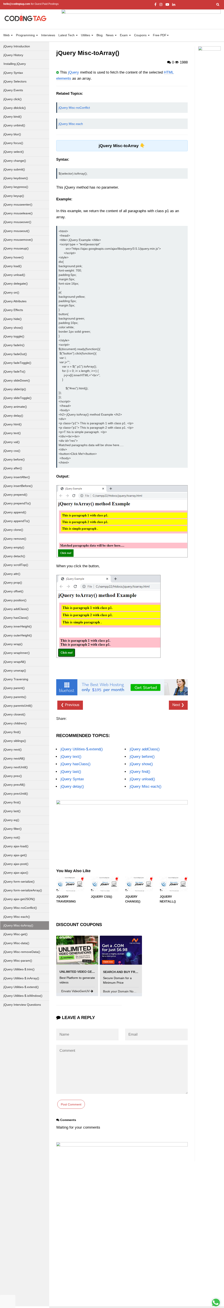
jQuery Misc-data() (16, 943)
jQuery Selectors (15, 81)
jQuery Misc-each (71, 123)
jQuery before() (14, 459)
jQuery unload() (14, 275)
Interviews (48, 35)
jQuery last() (12, 811)
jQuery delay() (13, 415)
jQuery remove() (15, 538)
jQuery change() (15, 160)
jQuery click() (13, 99)
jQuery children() (15, 723)
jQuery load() (13, 266)
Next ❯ (178, 705)
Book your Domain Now (119, 991)
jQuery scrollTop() (16, 565)
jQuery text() (12, 433)
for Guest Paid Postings (31, 3)
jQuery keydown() (16, 178)
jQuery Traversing (16, 679)
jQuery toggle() (14, 336)
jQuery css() (12, 450)
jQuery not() (12, 837)
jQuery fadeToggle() (17, 362)
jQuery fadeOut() (15, 354)
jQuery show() (13, 327)
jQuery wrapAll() (15, 661)
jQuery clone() (13, 529)
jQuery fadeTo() (14, 371)
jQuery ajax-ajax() (16, 872)
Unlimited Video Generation (84, 971)
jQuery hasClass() (16, 617)
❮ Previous (70, 705)
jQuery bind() (13, 116)
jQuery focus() (13, 143)
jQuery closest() (14, 714)
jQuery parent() (14, 688)
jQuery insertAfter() (17, 477)
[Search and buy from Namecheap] (121, 950)
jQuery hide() (13, 319)
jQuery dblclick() (15, 108)
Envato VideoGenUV (76, 991)
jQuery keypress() (16, 187)
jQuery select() (14, 151)
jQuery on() (11, 292)
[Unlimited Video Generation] (77, 950)
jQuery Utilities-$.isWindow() (23, 995)
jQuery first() (12, 802)
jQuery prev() (13, 776)
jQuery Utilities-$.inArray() (21, 978)
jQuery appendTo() (17, 521)
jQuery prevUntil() (16, 793)
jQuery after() (13, 468)
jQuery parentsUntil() (18, 705)
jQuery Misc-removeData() (22, 952)
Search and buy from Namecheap (132, 972)
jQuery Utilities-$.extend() (21, 987)
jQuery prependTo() (17, 503)
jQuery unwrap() (15, 670)
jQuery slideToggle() (18, 398)
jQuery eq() (11, 820)
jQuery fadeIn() (14, 345)
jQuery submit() (14, 169)
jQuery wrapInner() (17, 653)
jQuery (73, 72)
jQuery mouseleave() (18, 213)
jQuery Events (13, 90)
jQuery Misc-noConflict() (20, 907)
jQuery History (13, 55)
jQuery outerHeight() (18, 635)
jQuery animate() (15, 406)
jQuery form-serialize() (19, 881)
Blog (99, 35)
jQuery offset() (13, 591)
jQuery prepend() (15, 494)
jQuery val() (12, 442)
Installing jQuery (15, 63)
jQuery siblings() (15, 741)
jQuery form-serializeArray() (23, 890)
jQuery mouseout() (17, 231)
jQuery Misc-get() (16, 934)
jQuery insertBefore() (18, 486)
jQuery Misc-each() (17, 916)
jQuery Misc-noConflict (74, 107)
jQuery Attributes (15, 301)
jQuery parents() (15, 697)
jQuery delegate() (16, 283)
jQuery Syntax (13, 72)
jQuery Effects (13, 310)
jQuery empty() (14, 547)
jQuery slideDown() (17, 380)
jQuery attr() (12, 574)
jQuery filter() (13, 828)
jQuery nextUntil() (16, 767)
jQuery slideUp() (15, 389)
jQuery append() (15, 512)
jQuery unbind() (14, 125)
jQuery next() (13, 749)
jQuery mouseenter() (18, 204)
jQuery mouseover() (17, 222)
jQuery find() (12, 732)
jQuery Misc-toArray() (18, 925)
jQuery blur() (12, 134)
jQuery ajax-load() (16, 846)
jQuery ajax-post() (16, 864)
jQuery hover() (14, 257)
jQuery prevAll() (14, 784)
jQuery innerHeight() (18, 626)
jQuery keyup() (14, 196)
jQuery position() (15, 600)
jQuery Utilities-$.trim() (19, 969)
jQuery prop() (13, 582)
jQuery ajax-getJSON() (19, 899)
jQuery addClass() (16, 609)
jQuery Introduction (17, 46)
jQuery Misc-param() (18, 960)
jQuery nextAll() (14, 758)
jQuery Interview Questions (22, 1004)
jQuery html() (13, 424)
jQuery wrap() (13, 644)
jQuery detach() (14, 556)
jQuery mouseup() (16, 248)
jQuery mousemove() (18, 239)
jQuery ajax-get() (15, 855)
